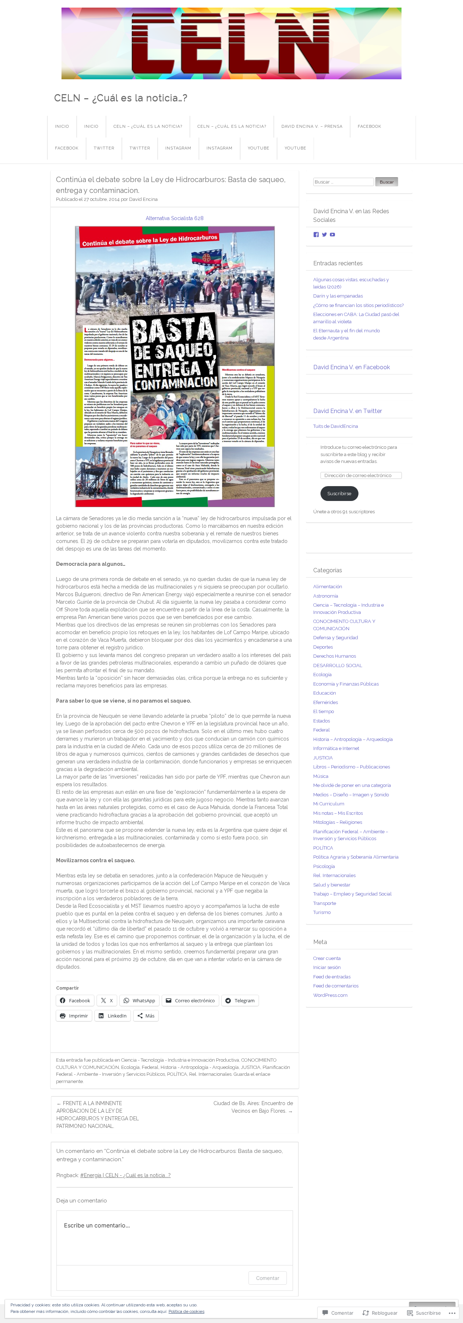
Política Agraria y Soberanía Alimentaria (356, 857)
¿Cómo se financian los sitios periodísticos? (358, 305)
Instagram (178, 148)
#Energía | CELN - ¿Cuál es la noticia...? (125, 1175)
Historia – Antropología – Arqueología (353, 739)
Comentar (267, 1278)
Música (320, 776)
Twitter (104, 148)
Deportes (323, 647)
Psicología (324, 866)
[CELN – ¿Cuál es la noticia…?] (231, 43)
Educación (324, 693)
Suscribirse (339, 493)
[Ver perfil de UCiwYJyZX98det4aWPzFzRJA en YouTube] (332, 234)
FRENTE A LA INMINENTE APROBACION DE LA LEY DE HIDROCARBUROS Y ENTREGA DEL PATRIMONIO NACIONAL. (97, 1114)
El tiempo (323, 711)
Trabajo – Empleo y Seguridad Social (352, 894)
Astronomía (325, 596)
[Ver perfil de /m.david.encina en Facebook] (316, 234)
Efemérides (325, 702)
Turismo (322, 912)
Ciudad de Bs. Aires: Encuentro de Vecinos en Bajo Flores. (253, 1107)
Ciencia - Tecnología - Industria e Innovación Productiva (180, 1060)
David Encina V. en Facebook (351, 367)
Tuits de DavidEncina (335, 426)
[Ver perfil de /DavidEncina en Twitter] (324, 234)
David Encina (143, 199)
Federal (150, 1067)
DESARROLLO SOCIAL (337, 665)
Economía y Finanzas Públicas (346, 684)
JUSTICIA (250, 1067)
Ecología (130, 1067)
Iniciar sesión (327, 967)
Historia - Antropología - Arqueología (200, 1067)
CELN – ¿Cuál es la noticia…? (121, 97)
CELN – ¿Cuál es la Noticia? (148, 126)
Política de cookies (186, 1311)
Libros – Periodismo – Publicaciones (351, 767)
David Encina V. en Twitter (347, 411)
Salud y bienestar (332, 885)
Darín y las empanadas (338, 296)
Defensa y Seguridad (335, 637)
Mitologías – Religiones (337, 822)
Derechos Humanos (334, 656)
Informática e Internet (336, 748)
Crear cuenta (327, 958)
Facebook (369, 126)
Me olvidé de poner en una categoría (352, 785)
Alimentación (327, 586)
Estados (321, 721)
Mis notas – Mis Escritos (338, 813)
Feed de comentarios (335, 986)
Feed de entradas (332, 976)
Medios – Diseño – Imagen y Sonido (351, 794)
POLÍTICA (177, 1074)
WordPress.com (330, 995)
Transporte (324, 903)
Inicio (62, 126)
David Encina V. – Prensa (312, 126)
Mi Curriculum (328, 803)
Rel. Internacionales (210, 1074)
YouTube (258, 148)
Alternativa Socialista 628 (175, 218)
